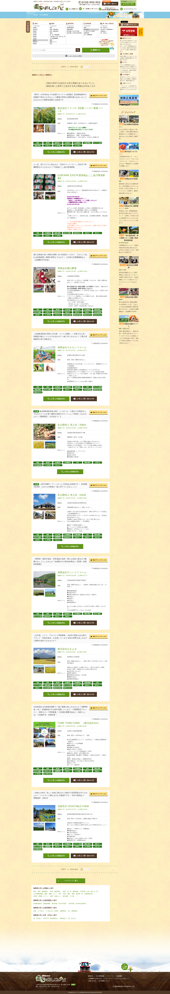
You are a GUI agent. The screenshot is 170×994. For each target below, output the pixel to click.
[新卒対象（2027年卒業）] (74, 31)
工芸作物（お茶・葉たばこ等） (89, 891)
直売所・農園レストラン (41, 896)
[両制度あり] (108, 31)
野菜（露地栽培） (43, 891)
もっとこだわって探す (75, 56)
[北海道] (40, 28)
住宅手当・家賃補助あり (50, 918)
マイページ (110, 976)
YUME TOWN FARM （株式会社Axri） (79, 723)
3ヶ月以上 (41, 911)
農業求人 (91, 976)
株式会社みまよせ (67, 649)
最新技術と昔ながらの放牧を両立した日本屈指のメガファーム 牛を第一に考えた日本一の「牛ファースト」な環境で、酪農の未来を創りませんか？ (128, 188)
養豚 (68, 894)
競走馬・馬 (79, 894)
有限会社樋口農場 (67, 268)
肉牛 (60, 894)
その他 (72, 896)
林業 (51, 896)
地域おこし (57, 896)
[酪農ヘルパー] (57, 42)
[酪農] (57, 40)
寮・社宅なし (72, 918)
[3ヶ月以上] (91, 29)
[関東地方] (40, 42)
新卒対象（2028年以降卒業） (78, 903)
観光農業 (65, 896)
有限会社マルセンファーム (72, 347)
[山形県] (40, 38)
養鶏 (73, 894)
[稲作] (57, 28)
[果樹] (57, 33)
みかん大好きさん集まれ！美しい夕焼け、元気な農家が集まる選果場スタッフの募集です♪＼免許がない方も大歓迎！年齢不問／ (128, 134)
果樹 (64, 891)
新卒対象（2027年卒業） (59, 903)
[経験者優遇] (74, 29)
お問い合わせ (92, 981)
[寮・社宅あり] (108, 28)
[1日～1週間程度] (91, 35)
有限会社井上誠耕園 (129, 206)
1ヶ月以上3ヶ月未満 (52, 911)
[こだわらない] (40, 26)
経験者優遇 (46, 903)
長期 (34, 911)
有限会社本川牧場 (129, 179)
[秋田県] (40, 37)
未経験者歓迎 (37, 903)
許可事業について (104, 981)
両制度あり (63, 918)
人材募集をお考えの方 (95, 978)
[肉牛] (57, 44)
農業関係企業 (89, 894)
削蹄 (64, 894)
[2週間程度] (91, 33)
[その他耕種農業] (57, 38)
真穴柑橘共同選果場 (129, 124)
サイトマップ (108, 978)
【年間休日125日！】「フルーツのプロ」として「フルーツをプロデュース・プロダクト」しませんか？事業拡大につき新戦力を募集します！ (128, 161)
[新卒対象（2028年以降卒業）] (74, 33)
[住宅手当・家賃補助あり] (108, 29)
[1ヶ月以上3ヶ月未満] (91, 31)
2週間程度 (63, 911)
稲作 (34, 891)
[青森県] (40, 31)
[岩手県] (40, 33)
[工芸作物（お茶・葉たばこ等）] (57, 37)
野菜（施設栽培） (55, 891)
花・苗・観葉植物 (72, 891)
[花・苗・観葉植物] (57, 35)
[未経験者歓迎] (74, 28)
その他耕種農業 (38, 894)
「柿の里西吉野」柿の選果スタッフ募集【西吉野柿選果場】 (128, 238)
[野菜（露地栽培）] (57, 29)
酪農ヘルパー (53, 894)
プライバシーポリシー (122, 978)
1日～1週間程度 (72, 911)
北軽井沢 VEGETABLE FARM (73, 806)
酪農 (46, 894)
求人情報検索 (100, 976)
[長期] (91, 28)
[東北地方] (40, 29)
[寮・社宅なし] (108, 33)
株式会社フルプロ (129, 151)
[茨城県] (40, 44)
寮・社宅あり (37, 918)
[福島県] (40, 40)
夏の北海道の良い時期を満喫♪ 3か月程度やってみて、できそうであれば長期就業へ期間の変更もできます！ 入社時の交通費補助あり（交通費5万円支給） (129, 306)
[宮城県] (40, 35)
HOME (36, 15)
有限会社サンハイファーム (72, 572)
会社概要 (119, 976)
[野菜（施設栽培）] (57, 31)
